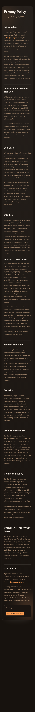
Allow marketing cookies (15, 614)
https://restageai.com (13, 38)
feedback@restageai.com (14, 582)
